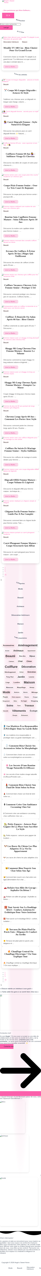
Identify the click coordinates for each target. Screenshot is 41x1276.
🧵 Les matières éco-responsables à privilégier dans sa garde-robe (20, 727)
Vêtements (19, 710)
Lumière (17, 682)
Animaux (18, 650)
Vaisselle (5, 711)
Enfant (22, 672)
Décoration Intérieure (11, 42)
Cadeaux (11, 661)
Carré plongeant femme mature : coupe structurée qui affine (20, 544)
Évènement (24, 715)
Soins (9, 705)
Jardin (21, 676)
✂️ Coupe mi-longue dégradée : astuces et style (20, 91)
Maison (24, 42)
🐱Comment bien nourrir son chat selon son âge (20, 869)
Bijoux (32, 656)
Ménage (35, 692)
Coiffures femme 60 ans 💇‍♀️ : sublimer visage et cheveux (20, 155)
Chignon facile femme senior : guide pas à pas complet (20, 512)
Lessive (31, 677)
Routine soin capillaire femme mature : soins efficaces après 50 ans (20, 219)
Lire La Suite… (11, 67)
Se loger (24, 701)
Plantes (26, 697)
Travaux (29, 705)
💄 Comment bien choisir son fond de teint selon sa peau (20, 786)
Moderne (16, 692)
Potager (35, 697)
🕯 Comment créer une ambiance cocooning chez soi (20, 805)
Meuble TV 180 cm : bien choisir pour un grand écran (20, 49)
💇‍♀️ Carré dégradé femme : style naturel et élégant (20, 123)
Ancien (7, 650)
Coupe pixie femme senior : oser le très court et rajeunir (20, 186)
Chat (20, 661)
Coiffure (11, 667)
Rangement (6, 701)
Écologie (33, 711)
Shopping (34, 701)
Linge (8, 682)
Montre (25, 692)
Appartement (31, 650)
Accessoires (8, 645)
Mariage (32, 687)
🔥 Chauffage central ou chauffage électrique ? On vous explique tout (20, 954)
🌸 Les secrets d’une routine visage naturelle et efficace (20, 766)
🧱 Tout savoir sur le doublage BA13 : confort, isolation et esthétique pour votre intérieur (21, 909)
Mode (6, 692)
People (5, 697)
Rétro (15, 701)
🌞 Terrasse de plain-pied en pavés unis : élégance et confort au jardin (20, 932)
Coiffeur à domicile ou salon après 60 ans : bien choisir (20, 318)
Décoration (29, 666)
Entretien (32, 672)
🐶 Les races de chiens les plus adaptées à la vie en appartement (20, 848)
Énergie (15, 715)
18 (5, 980)
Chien (29, 661)
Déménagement (10, 672)
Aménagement (27, 645)
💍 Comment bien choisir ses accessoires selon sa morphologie (20, 747)
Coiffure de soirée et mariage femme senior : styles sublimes (20, 449)
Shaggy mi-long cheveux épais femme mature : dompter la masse (20, 385)
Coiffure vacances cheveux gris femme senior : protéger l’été (21, 286)
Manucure (9, 687)
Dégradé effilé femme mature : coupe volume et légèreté (20, 481)
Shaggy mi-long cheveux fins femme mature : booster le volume (20, 351)
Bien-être (22, 656)
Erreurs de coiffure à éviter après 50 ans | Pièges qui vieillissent (20, 253)
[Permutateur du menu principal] (8, 15)
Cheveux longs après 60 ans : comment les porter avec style (20, 417)
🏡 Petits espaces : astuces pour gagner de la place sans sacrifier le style (20, 826)
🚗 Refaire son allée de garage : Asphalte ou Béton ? (20, 889)
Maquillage (21, 687)
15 (5, 575)
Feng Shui (10, 677)
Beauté (6, 84)
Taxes (19, 705)
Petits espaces (16, 697)
